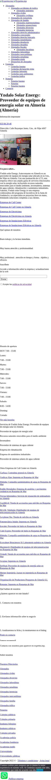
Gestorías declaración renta (22, 69)
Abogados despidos (19, 45)
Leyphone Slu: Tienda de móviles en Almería (19, 517)
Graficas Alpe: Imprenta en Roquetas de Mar (19, 477)
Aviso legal (44, 760)
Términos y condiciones (28, 760)
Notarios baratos (18, 86)
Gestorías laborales (19, 71)
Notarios (14, 83)
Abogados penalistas (20, 57)
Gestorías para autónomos (22, 74)
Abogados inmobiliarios (21, 40)
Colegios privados (8, 733)
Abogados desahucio (20, 42)
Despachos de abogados (21, 62)
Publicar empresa (16, 779)
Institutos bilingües (8, 724)
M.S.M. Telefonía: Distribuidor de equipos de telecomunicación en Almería (19, 511)
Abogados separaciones (26, 25)
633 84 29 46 (5, 124)
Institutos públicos (8, 728)
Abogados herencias (25, 30)
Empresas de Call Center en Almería (15, 207)
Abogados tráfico (7, 705)
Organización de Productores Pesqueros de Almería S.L (24, 580)
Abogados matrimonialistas (28, 23)
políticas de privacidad (22, 284)
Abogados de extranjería (21, 18)
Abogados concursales (20, 35)
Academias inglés (7, 747)
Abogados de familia (20, 20)
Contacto (9, 88)
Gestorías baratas (18, 66)
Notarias (9, 79)
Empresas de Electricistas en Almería (16, 216)
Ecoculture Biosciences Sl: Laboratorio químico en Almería (25, 542)
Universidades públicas (10, 756)
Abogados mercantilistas (21, 54)
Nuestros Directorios (9, 664)
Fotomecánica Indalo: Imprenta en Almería (18, 522)
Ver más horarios (7, 420)
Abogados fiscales (19, 47)
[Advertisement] (25, 313)
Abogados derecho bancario (23, 37)
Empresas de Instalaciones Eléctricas (15, 221)
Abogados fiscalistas (25, 49)
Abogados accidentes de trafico (24, 8)
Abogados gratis (18, 59)
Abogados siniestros (25, 10)
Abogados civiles (18, 13)
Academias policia (8, 737)
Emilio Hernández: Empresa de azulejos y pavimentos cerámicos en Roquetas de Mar (23, 490)
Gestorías (9, 64)
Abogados (9, 6)
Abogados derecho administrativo (25, 32)
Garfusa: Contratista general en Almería (17, 473)
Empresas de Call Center (10, 202)
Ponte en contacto (7, 635)
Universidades (6, 751)
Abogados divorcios (25, 27)
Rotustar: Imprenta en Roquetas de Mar (17, 584)
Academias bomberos (9, 742)
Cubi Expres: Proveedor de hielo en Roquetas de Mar (23, 531)
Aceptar (39, 770)
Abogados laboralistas (20, 52)
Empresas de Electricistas (11, 211)
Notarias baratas (18, 81)
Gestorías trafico (18, 76)
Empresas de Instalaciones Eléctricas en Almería (20, 225)
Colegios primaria (7, 719)
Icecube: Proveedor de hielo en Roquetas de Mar (21, 526)
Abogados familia (7, 701)
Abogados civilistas (24, 15)
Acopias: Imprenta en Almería (13, 561)
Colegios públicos (7, 715)
